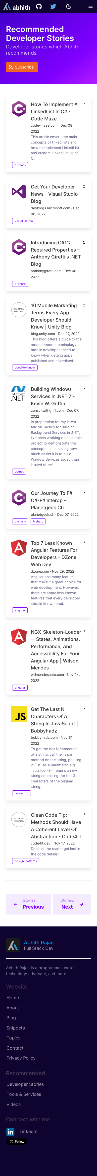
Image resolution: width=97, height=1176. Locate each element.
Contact (15, 1048)
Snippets (15, 1027)
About (12, 1007)
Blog (11, 1017)
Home (12, 997)
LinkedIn (29, 1131)
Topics (13, 1037)
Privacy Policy (21, 1058)
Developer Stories (25, 1084)
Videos (13, 1104)
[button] (90, 6)
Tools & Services (23, 1094)
